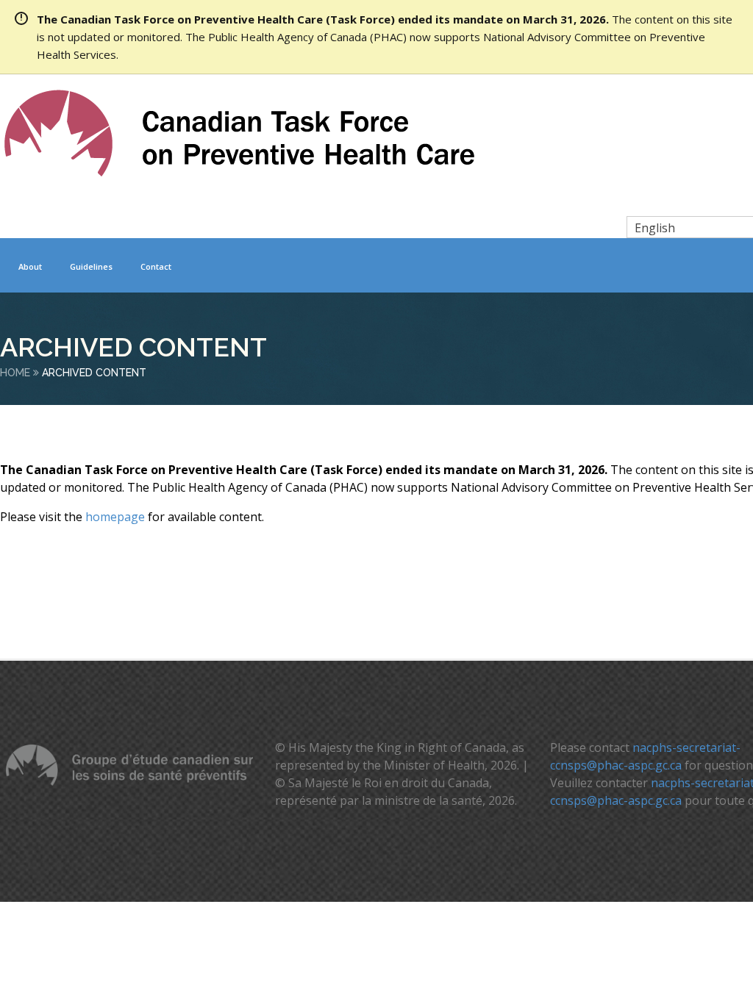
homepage (115, 517)
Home (15, 373)
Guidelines (91, 266)
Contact (155, 266)
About (30, 266)
